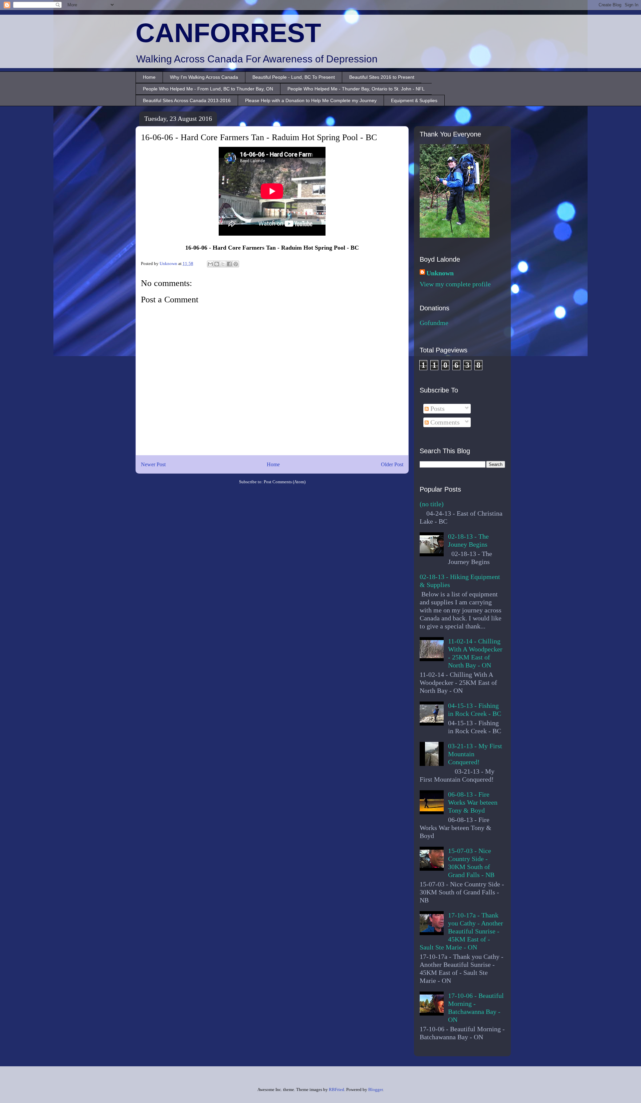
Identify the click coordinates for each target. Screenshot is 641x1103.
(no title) (432, 504)
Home (149, 77)
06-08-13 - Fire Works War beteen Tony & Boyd (472, 802)
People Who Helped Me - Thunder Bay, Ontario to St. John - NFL (356, 88)
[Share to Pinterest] (235, 264)
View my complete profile (455, 284)
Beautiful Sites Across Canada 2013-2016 (187, 100)
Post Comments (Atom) (284, 481)
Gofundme (434, 322)
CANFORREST (228, 33)
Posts (437, 408)
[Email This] (210, 264)
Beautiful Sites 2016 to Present (381, 77)
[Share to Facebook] (229, 264)
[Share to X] (223, 264)
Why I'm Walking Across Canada (204, 77)
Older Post (392, 464)
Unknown (440, 273)
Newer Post (153, 464)
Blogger (375, 1089)
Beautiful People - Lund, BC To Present (293, 77)
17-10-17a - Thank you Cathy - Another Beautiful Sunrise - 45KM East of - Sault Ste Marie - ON (461, 931)
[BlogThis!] (216, 264)
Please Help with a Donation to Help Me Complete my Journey (311, 100)
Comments (444, 422)
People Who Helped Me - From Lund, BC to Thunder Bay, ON (208, 88)
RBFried (336, 1089)
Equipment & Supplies (414, 100)
